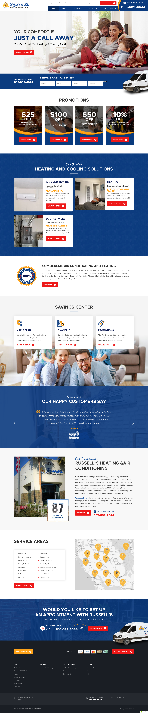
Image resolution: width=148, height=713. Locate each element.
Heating (16, 674)
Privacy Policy (124, 708)
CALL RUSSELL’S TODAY (135, 3)
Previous (15, 423)
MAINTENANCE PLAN (24, 345)
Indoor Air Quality (20, 677)
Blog (89, 674)
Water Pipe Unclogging (70, 668)
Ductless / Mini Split (20, 671)
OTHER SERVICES (69, 664)
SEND (105, 81)
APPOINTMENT (59, 615)
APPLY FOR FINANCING (65, 345)
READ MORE (48, 284)
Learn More (94, 3)
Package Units (18, 686)
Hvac (64, 8)
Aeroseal (77, 8)
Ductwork (17, 680)
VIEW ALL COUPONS (105, 345)
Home (53, 8)
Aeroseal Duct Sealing (46, 668)
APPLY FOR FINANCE (121, 651)
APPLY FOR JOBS (22, 651)
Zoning (65, 671)
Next (133, 423)
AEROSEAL (42, 664)
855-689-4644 (133, 7)
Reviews (90, 671)
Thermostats (67, 674)
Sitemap (131, 708)
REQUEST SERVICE (106, 3)
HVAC (16, 664)
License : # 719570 (117, 697)
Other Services (109, 8)
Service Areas (92, 668)
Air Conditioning (19, 668)
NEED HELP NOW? (53, 626)
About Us (92, 8)
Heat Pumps (18, 683)
